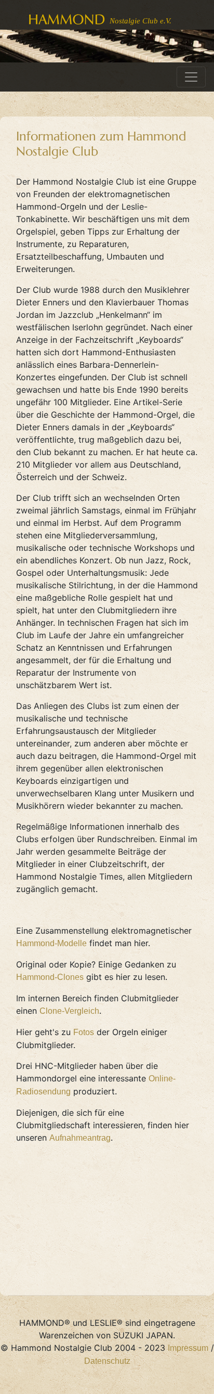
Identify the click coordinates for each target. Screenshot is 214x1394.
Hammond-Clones (50, 977)
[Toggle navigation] (191, 77)
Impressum (188, 1348)
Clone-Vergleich (69, 1010)
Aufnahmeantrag (80, 1137)
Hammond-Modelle (51, 943)
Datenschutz (107, 1361)
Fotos (83, 1032)
